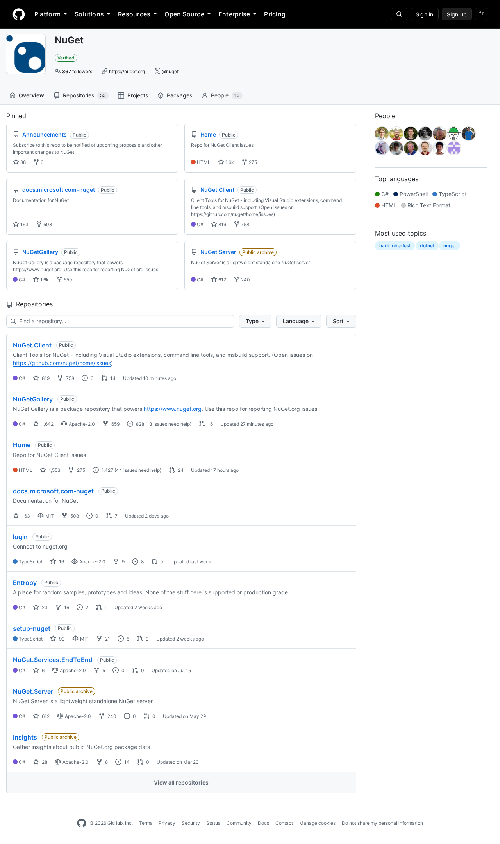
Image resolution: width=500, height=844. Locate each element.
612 (221, 280)
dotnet (427, 245)
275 (252, 162)
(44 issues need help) (137, 470)
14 (112, 378)
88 (22, 162)
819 (221, 224)
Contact (284, 823)
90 (61, 639)
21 (107, 639)
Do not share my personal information (382, 823)
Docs (263, 823)
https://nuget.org (127, 71)
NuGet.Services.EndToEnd (53, 660)
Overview (31, 95)
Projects (137, 95)
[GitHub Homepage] (81, 823)
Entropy (25, 583)
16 (210, 424)
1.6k (229, 162)
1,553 (54, 470)
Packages (179, 95)
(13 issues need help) (168, 424)
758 (244, 224)
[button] (255, 321)
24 (180, 470)
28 (44, 762)
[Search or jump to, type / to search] (399, 14)
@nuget (170, 71)
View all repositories (181, 782)
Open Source (184, 14)
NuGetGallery (33, 399)
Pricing (275, 14)
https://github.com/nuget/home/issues (62, 363)
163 (24, 224)
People (225, 95)
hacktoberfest (395, 245)
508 (47, 224)
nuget (449, 245)
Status (213, 823)
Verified (66, 58)
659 (67, 280)
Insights (25, 737)
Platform (47, 14)
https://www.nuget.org (173, 408)
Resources (134, 14)
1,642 (47, 424)
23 (44, 607)
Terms (145, 823)
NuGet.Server (33, 691)
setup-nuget (31, 628)
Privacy (167, 823)
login (20, 537)
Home (21, 445)
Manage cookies (317, 823)
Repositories (84, 95)
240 (245, 280)
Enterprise (234, 14)
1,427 (106, 470)
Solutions (89, 14)
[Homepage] (18, 14)
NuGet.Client (32, 345)
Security (191, 823)
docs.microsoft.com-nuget (53, 491)
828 (139, 424)
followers (77, 71)
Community (239, 823)
